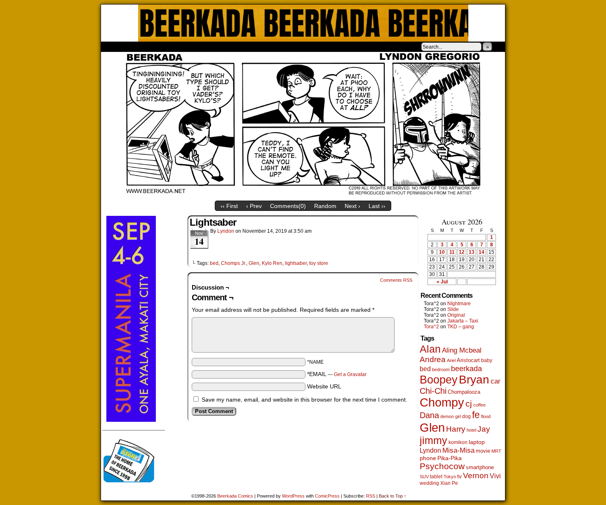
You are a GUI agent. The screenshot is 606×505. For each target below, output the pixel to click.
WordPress (293, 495)
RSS (370, 495)
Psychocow (442, 466)
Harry (455, 428)
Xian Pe (449, 483)
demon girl (450, 416)
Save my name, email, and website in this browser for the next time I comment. (304, 399)
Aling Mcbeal (462, 350)
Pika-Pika (449, 458)
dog (466, 416)
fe (476, 414)
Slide (453, 309)
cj (468, 404)
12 (462, 252)
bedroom (441, 369)
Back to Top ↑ (392, 495)
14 (481, 252)
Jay (483, 429)
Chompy (442, 402)
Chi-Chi (433, 390)
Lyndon (225, 231)
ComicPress (327, 495)
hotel (471, 430)
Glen (254, 263)
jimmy (433, 440)
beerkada (466, 368)
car (495, 381)
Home (112, 46)
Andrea (433, 359)
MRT (496, 451)
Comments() (288, 206)
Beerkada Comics (303, 23)
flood (486, 416)
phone (428, 458)
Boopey (439, 379)
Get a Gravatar (350, 374)
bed (214, 263)
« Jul (442, 282)
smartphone (480, 467)
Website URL (324, 386)
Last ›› (377, 206)
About (137, 46)
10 (442, 252)
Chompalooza (464, 392)
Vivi (495, 475)
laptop (477, 442)
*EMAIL (336, 374)
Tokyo (450, 476)
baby (486, 360)
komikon (458, 442)
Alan (430, 349)
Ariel (451, 360)
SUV (424, 476)
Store (162, 46)
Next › (352, 206)
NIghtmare (459, 303)
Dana (429, 415)
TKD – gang (460, 327)
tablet (436, 476)
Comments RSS (396, 280)
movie (483, 451)
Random (325, 206)
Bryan (474, 379)
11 (452, 252)
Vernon (476, 475)
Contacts (193, 46)
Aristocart (468, 360)
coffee (479, 404)
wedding (429, 483)
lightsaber (296, 263)
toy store (318, 263)
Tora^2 (431, 327)
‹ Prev (254, 206)
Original (456, 315)
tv (459, 476)
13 (471, 252)
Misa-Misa (458, 450)
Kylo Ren (272, 263)
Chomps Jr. (233, 263)
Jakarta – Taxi (462, 321)
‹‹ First (229, 206)
